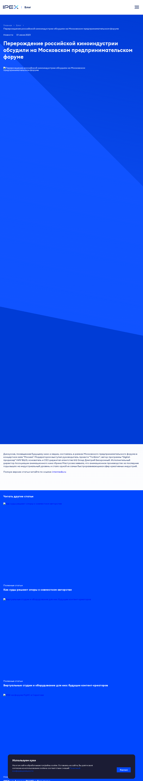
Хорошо (124, 770)
